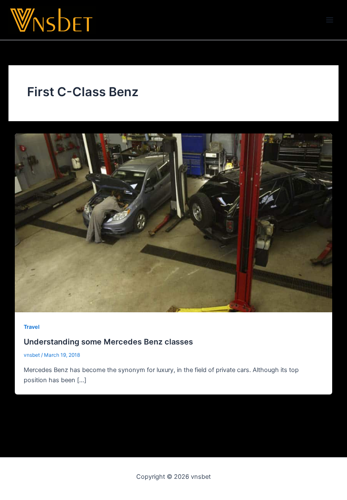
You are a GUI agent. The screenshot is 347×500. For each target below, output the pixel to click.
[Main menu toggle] (330, 20)
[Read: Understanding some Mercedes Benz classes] (174, 222)
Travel (31, 327)
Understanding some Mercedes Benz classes (108, 341)
